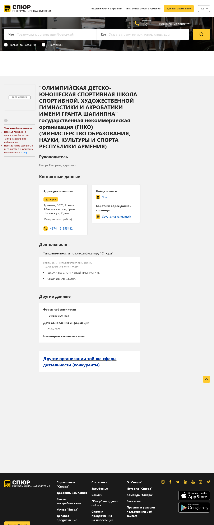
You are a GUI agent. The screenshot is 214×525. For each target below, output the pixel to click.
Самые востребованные (69, 501)
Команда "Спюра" (140, 495)
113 (144, 24)
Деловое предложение (67, 518)
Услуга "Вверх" (68, 509)
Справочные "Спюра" (66, 484)
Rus (202, 8)
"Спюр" (24, 152)
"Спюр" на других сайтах (105, 503)
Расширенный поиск (172, 24)
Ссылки (97, 495)
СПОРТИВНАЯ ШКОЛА (61, 278)
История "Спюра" (140, 488)
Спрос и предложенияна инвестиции (102, 516)
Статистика (99, 482)
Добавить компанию (179, 8)
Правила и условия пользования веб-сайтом (141, 511)
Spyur (106, 197)
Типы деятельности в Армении (142, 8)
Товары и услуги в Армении (106, 8)
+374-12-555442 (61, 228)
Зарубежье (100, 488)
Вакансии (134, 501)
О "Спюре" (134, 482)
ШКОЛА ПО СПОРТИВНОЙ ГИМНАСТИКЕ (73, 272)
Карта (53, 199)
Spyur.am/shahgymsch (116, 216)
